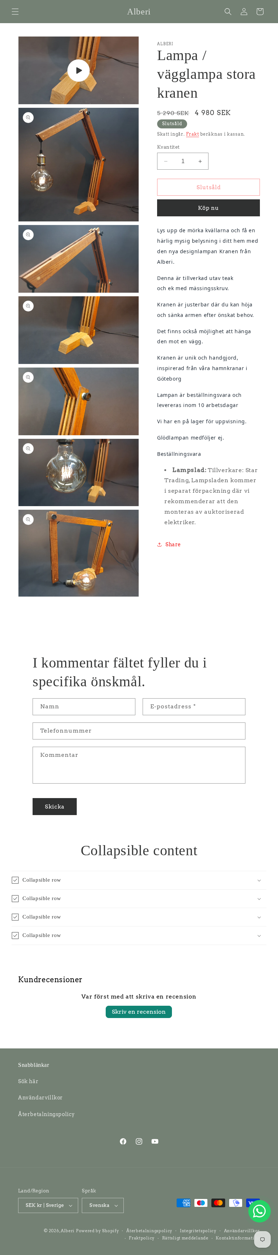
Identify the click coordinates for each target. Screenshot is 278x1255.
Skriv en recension (139, 1011)
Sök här (28, 1081)
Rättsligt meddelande (185, 1238)
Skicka (54, 807)
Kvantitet (168, 147)
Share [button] (173, 544)
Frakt (192, 134)
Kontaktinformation (238, 1238)
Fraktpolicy (142, 1238)
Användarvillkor (40, 1098)
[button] (15, 12)
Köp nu (208, 208)
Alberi (68, 1230)
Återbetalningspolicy (46, 1114)
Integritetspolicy (198, 1230)
